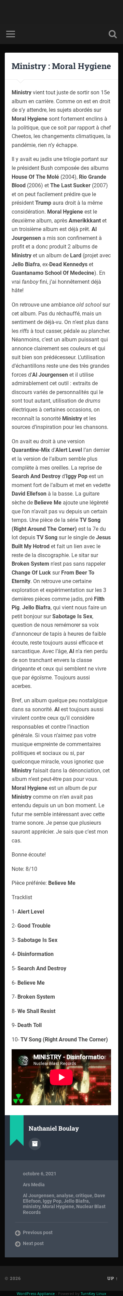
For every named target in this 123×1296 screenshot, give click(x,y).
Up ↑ (112, 1278)
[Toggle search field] (113, 34)
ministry (31, 1206)
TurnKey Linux (93, 1293)
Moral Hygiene (58, 1206)
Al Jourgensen (38, 1195)
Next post (33, 1243)
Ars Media (34, 1184)
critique (84, 1195)
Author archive (35, 1144)
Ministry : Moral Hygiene (61, 65)
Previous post (38, 1232)
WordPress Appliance (36, 1293)
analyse (64, 1195)
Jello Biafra (76, 1201)
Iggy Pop (52, 1201)
